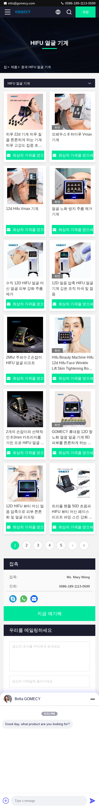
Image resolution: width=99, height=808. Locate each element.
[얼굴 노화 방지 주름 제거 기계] (72, 186)
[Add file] (6, 801)
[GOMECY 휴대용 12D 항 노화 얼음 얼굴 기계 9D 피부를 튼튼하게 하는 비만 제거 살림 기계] (72, 409)
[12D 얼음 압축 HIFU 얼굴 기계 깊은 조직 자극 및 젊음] (72, 260)
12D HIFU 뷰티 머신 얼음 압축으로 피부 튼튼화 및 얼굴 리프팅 (25, 511)
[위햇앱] (23, 599)
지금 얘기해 (49, 613)
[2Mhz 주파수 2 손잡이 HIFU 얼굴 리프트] (25, 335)
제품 (14, 67)
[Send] (92, 801)
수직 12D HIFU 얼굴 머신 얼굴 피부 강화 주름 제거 (25, 288)
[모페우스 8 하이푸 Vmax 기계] (72, 112)
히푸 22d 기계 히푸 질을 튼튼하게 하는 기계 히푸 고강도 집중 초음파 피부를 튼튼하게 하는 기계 (24, 145)
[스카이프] (13, 599)
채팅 (85, 12)
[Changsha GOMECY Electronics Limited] (23, 12)
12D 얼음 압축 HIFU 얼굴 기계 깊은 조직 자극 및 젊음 (72, 288)
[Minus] (92, 699)
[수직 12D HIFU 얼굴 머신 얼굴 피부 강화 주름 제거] (25, 260)
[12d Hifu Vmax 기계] (25, 186)
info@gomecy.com (21, 3)
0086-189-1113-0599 (80, 3)
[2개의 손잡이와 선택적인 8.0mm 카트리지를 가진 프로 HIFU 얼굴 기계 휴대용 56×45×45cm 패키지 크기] (25, 409)
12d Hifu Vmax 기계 (22, 209)
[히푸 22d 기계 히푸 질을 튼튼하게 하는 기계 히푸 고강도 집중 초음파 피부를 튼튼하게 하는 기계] (25, 112)
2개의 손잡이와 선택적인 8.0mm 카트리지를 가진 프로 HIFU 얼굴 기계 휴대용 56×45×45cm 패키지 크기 (25, 443)
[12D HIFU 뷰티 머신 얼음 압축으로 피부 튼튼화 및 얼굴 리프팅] (25, 484)
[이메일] (34, 599)
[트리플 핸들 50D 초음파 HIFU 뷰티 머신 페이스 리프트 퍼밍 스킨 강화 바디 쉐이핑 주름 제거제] (72, 484)
